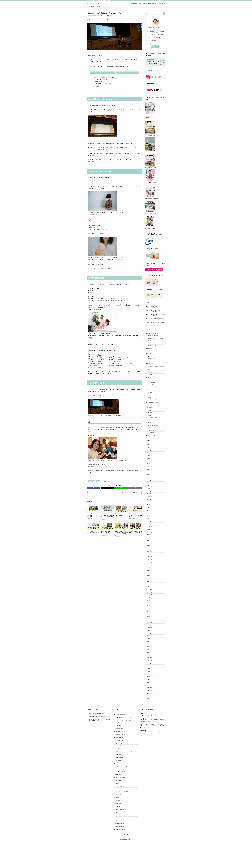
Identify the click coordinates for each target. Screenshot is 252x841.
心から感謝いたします (99, 86)
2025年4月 (149, 482)
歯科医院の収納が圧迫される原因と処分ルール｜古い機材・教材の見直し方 (155, 311)
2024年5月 (149, 513)
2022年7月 (149, 570)
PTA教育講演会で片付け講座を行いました (104, 77)
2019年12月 (149, 655)
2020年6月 (149, 638)
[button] (93, 488)
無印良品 (149, 395)
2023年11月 (149, 529)
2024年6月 (149, 510)
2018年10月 (149, 690)
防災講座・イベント (151, 356)
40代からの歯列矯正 (151, 432)
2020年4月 (149, 644)
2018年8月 (149, 695)
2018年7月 (149, 698)
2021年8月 (149, 600)
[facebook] (156, 0)
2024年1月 (149, 523)
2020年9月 (149, 630)
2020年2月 (149, 649)
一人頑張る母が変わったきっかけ (102, 79)
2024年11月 (149, 496)
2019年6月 (149, 671)
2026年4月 (149, 455)
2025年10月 (149, 472)
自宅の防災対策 (150, 353)
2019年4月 (149, 676)
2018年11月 (149, 687)
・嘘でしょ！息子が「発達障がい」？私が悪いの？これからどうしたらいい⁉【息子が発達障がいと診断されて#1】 (152, 725)
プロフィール (155, 46)
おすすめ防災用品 (151, 361)
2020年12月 (149, 622)
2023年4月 (149, 548)
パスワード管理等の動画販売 (153, 379)
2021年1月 (149, 619)
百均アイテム (150, 392)
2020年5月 (149, 641)
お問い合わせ (139, 837)
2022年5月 (149, 575)
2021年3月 (149, 614)
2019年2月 (149, 679)
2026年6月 (149, 450)
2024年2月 (149, 521)
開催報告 (97, 15)
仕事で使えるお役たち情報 (153, 425)
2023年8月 (149, 537)
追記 (97, 88)
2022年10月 (149, 562)
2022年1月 (149, 586)
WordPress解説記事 (151, 382)
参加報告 (149, 420)
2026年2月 (149, 461)
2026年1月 (149, 463)
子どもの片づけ (150, 405)
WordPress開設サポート (152, 384)
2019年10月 (149, 660)
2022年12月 (149, 556)
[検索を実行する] (164, 13)
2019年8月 (149, 665)
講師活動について (91, 15)
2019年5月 (149, 674)
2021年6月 (149, 605)
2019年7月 (149, 668)
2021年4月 (149, 611)
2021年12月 (149, 589)
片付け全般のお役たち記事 (152, 402)
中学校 (108, 481)
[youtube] (161, 0)
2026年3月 (149, 458)
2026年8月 (149, 444)
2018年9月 (149, 693)
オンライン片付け (150, 363)
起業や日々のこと (150, 422)
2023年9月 (149, 534)
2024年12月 (149, 493)
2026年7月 (149, 447)
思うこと (149, 427)
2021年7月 (149, 603)
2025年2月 (149, 488)
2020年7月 (149, 635)
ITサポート (149, 377)
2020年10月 (149, 627)
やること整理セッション (152, 372)
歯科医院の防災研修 (151, 350)
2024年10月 (149, 499)
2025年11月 (149, 469)
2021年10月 (149, 594)
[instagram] (158, 0)
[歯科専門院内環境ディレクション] (93, 3)
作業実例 (149, 340)
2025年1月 (149, 491)
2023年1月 (149, 553)
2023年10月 (149, 532)
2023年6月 (149, 543)
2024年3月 (149, 518)
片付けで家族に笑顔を (99, 82)
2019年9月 (149, 663)
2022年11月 (149, 559)
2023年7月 (149, 540)
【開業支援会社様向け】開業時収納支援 (155, 338)
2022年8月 (149, 567)
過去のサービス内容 (151, 435)
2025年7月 (149, 477)
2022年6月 (149, 573)
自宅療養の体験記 (151, 430)
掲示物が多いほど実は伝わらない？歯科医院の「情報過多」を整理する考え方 (155, 323)
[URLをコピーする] (135, 488)
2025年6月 (149, 480)
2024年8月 (149, 504)
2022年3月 (149, 581)
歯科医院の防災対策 (151, 348)
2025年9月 (149, 474)
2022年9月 (149, 564)
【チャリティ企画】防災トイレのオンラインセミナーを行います (155, 307)
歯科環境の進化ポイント (152, 345)
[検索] (164, 0)
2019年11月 (149, 657)
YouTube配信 (150, 397)
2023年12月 (149, 526)
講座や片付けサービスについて (122, 837)
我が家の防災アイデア (152, 358)
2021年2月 (149, 616)
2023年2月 (149, 551)
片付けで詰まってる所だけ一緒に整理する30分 (156, 367)
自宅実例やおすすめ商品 (152, 399)
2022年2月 (149, 584)
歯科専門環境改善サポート (152, 333)
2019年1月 (149, 682)
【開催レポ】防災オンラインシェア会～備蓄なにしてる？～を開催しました (155, 315)
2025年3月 (149, 485)
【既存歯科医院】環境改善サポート (154, 335)
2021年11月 (149, 592)
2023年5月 (149, 545)
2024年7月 (149, 507)
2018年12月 (149, 685)
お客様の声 (150, 343)
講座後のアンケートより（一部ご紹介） (105, 83)
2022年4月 (149, 578)
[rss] (163, 0)
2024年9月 (149, 502)
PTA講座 (104, 481)
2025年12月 (149, 466)
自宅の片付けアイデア (151, 390)
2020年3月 (149, 646)
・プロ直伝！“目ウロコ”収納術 (147, 715)
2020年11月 (149, 625)
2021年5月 (149, 608)
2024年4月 (149, 515)
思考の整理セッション (152, 374)
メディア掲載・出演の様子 (153, 417)
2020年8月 (149, 633)
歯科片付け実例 (133, 837)
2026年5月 (149, 452)
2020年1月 (149, 652)
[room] (159, 0)
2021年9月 (149, 597)
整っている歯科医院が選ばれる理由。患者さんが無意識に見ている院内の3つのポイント (155, 319)
